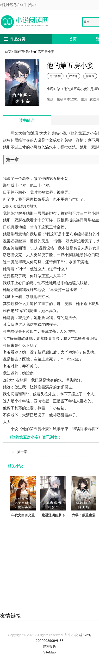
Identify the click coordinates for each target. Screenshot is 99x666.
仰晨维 (90, 76)
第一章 (22, 452)
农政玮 (73, 76)
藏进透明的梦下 (53, 515)
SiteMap (49, 652)
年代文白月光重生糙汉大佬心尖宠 (23, 521)
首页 (73, 39)
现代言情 (21, 52)
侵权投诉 (49, 646)
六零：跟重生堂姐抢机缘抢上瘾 (83, 518)
